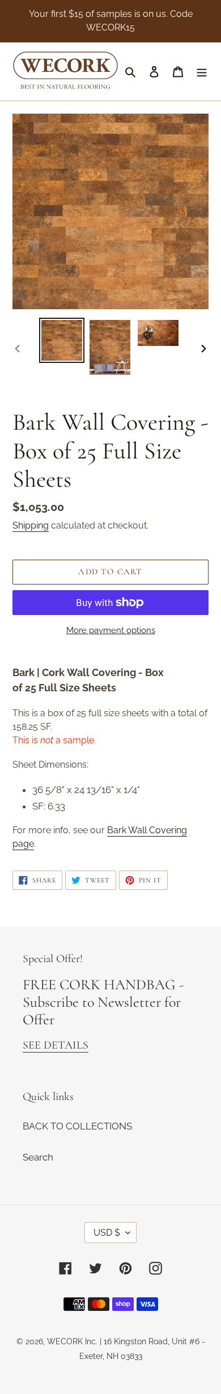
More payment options (110, 630)
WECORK (65, 1341)
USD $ (107, 1232)
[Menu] (202, 72)
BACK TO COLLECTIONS (77, 1126)
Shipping (30, 525)
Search (38, 1157)
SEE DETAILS (55, 1045)
